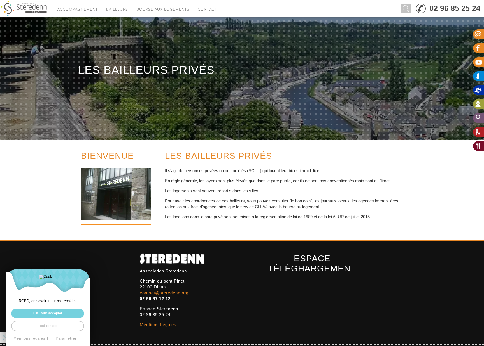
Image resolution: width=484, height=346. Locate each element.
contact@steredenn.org (164, 292)
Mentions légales (29, 338)
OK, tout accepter (47, 313)
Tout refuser (47, 326)
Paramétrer (66, 338)
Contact (207, 9)
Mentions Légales (158, 324)
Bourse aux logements (162, 9)
